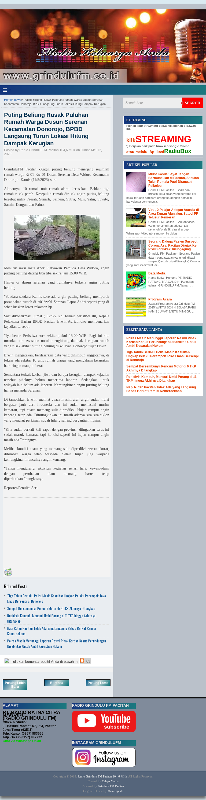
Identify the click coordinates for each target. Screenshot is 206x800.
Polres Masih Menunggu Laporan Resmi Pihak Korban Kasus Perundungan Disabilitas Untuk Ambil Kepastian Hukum (56, 643)
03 (87, 661)
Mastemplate (115, 790)
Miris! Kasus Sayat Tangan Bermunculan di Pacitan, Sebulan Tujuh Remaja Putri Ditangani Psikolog (173, 180)
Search (192, 103)
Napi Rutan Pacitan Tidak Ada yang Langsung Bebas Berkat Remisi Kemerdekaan (161, 389)
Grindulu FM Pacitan (111, 786)
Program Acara (160, 299)
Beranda (56, 683)
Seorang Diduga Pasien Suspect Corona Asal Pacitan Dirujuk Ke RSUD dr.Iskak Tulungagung (172, 245)
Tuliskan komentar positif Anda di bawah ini (44, 662)
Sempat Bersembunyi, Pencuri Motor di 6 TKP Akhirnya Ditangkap (51, 608)
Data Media (156, 273)
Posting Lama (98, 683)
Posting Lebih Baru (15, 685)
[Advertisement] (44, 533)
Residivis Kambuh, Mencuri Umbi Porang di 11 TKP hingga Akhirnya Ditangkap (161, 378)
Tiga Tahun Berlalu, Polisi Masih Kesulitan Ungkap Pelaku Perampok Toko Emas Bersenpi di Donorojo (162, 356)
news (17, 99)
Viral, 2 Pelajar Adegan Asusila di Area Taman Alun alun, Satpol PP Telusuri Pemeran (173, 213)
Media (115, 781)
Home (8, 99)
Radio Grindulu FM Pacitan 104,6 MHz (102, 776)
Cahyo (106, 781)
